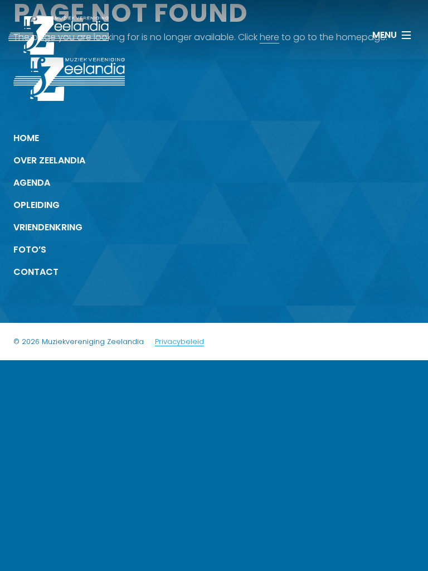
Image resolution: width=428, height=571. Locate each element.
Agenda (31, 182)
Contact (36, 271)
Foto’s (29, 249)
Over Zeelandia (49, 160)
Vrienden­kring (47, 227)
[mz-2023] (58, 35)
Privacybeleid (179, 341)
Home (26, 138)
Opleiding (36, 205)
